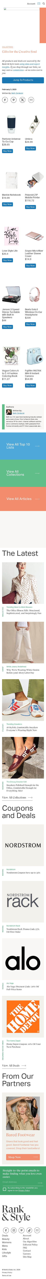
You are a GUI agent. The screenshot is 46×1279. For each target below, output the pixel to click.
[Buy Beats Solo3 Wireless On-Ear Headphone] (34, 294)
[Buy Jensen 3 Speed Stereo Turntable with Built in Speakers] (11, 294)
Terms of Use (6, 1275)
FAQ (25, 1248)
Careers (27, 1254)
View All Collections (15, 473)
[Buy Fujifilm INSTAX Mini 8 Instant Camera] (34, 356)
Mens (5, 1246)
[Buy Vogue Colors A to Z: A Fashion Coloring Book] (11, 356)
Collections (7, 47)
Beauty (5, 1239)
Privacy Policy (24, 1190)
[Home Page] (14, 4)
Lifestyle (6, 1253)
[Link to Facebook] (6, 1232)
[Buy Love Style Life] (11, 236)
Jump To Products (23, 80)
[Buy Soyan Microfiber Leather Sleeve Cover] (34, 236)
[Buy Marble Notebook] (11, 180)
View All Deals (11, 1065)
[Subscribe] (38, 1182)
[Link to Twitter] (37, 1232)
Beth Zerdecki (17, 93)
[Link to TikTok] (29, 1232)
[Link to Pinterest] (21, 1232)
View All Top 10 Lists (18, 446)
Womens (6, 1242)
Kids (4, 1249)
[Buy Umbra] (34, 124)
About (26, 1239)
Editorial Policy (30, 1245)
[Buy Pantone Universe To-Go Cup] (11, 124)
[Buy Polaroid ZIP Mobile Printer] (34, 180)
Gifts (4, 1256)
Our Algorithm (30, 1242)
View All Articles (19, 499)
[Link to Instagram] (14, 1232)
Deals (5, 1236)
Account (31, 4)
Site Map (27, 1257)
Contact (27, 1251)
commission (18, 70)
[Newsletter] (38, 4)
